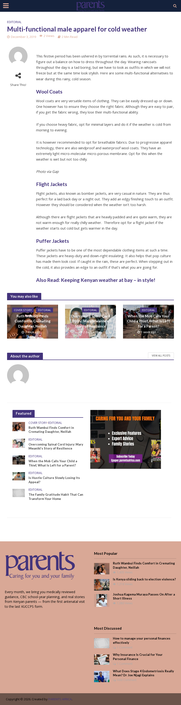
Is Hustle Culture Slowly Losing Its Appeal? (54, 480)
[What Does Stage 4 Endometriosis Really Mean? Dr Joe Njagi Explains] (101, 676)
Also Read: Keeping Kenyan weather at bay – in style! (95, 280)
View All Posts (161, 355)
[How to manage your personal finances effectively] (101, 643)
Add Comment (126, 680)
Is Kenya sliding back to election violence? (144, 579)
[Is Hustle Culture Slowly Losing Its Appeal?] (18, 476)
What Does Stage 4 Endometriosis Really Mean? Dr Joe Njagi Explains (143, 673)
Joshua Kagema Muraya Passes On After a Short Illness (144, 596)
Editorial (14, 22)
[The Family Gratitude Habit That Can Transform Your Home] (18, 492)
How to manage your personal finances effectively (141, 640)
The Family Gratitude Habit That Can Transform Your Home (56, 497)
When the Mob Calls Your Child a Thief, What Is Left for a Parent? (148, 321)
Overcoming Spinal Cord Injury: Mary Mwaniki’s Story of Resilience (90, 321)
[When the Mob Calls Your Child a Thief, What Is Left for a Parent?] (18, 459)
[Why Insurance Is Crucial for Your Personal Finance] (101, 659)
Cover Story (23, 310)
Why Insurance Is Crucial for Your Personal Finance (138, 657)
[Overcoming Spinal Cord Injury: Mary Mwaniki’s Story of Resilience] (18, 443)
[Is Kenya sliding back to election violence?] (101, 584)
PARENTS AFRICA (60, 699)
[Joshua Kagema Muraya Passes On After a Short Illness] (101, 600)
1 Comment (124, 647)
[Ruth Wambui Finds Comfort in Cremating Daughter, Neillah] (18, 426)
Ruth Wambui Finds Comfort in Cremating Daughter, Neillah (32, 321)
